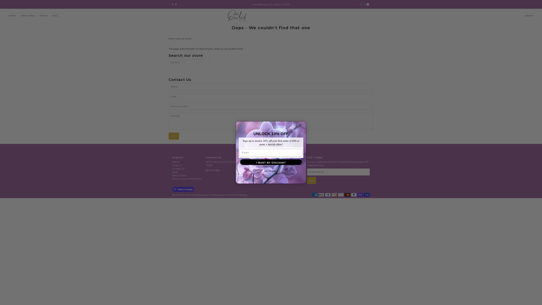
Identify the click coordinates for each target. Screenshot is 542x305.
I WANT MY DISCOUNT (271, 163)
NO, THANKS (271, 171)
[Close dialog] (300, 125)
